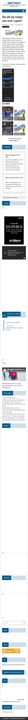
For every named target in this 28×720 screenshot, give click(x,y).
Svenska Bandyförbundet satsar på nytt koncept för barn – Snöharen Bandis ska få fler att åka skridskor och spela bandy (13, 416)
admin (11, 24)
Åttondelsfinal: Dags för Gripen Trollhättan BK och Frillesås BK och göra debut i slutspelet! (13, 410)
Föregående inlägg (15, 138)
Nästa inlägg (13, 140)
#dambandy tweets (7, 712)
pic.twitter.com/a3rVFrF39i (13, 322)
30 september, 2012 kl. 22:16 (16, 178)
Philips (4, 363)
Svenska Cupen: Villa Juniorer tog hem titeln (19, 118)
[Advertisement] (14, 273)
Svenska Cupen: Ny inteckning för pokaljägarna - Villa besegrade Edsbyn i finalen (7, 132)
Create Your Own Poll (8, 99)
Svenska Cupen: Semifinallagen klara (19, 134)
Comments (8, 97)
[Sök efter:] (14, 623)
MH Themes (23, 718)
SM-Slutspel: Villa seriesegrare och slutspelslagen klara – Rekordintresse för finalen (13, 404)
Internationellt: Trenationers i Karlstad (13, 420)
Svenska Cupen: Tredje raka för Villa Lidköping (7, 118)
